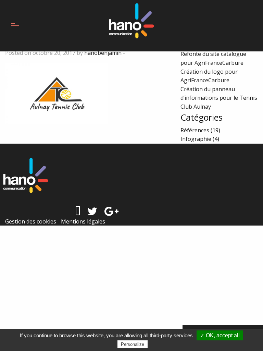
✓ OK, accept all (220, 335)
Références (194, 130)
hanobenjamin (103, 53)
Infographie (195, 139)
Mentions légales (83, 221)
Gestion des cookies (30, 221)
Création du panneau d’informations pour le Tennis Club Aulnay (218, 97)
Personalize (132, 344)
